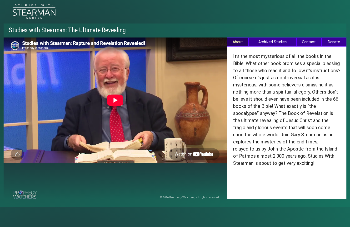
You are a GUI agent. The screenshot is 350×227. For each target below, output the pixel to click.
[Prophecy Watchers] (34, 11)
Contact (309, 42)
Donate (334, 42)
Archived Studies (272, 42)
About (238, 42)
